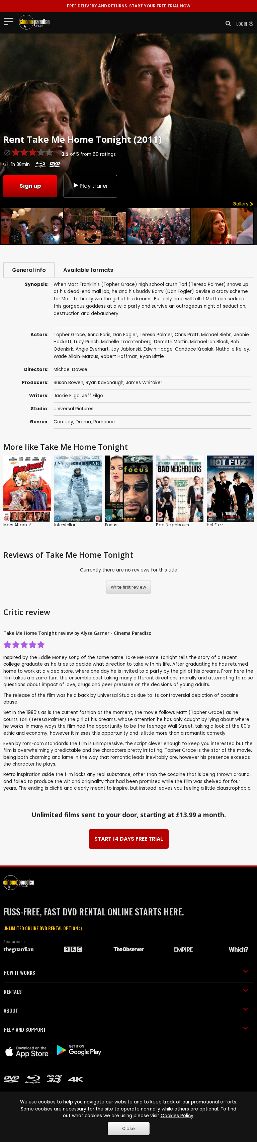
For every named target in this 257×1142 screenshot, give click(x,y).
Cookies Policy (177, 1116)
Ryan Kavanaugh (104, 382)
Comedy (63, 422)
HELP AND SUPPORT (25, 1029)
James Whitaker (144, 382)
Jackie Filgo (67, 396)
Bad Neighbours (172, 525)
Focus (111, 525)
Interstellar (64, 525)
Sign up (30, 186)
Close (128, 1128)
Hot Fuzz (215, 525)
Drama (83, 422)
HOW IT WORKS (19, 972)
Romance (104, 422)
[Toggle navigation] (10, 21)
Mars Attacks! (17, 525)
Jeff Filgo (92, 396)
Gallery (241, 204)
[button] (226, 23)
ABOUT (11, 1010)
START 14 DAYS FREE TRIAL (128, 839)
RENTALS (13, 991)
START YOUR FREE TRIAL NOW (128, 6)
